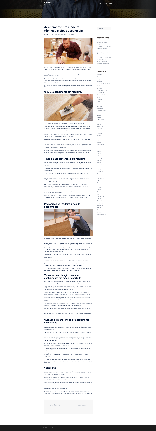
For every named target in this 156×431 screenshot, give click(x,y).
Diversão (99, 104)
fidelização (99, 133)
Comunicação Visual (102, 90)
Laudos (99, 146)
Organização (100, 173)
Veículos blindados (101, 214)
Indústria (99, 142)
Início (100, 3)
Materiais (99, 162)
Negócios (99, 167)
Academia (99, 74)
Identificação (100, 137)
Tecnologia (99, 200)
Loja (98, 155)
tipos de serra (70, 78)
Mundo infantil (100, 164)
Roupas (99, 189)
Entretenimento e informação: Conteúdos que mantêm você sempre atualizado (104, 57)
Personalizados (100, 178)
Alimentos (99, 76)
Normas (99, 169)
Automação (99, 81)
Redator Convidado (50, 34)
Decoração (99, 99)
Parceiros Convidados (102, 176)
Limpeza (99, 149)
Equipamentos (100, 122)
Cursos (98, 97)
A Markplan (105, 3)
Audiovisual (99, 79)
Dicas (98, 101)
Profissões (99, 187)
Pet (98, 180)
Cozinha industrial (101, 94)
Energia (99, 115)
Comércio (99, 88)
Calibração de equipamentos (103, 83)
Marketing (99, 160)
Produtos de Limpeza (102, 185)
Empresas (99, 113)
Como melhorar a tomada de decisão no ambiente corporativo (104, 48)
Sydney (63, 427)
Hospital (99, 135)
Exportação (100, 126)
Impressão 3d (100, 140)
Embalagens (100, 108)
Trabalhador (100, 205)
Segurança (99, 194)
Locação (99, 151)
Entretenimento (100, 119)
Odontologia (100, 171)
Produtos (99, 182)
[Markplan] (49, 3)
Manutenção (100, 158)
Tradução (99, 207)
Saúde (98, 191)
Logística (99, 153)
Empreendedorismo (101, 110)
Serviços (99, 198)
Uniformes (99, 212)
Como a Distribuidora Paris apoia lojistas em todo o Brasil (103, 42)
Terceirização (100, 203)
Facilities (99, 131)
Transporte (99, 209)
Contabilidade (100, 92)
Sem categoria (72, 34)
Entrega (99, 117)
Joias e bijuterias (101, 144)
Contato (110, 3)
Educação (99, 106)
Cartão (98, 85)
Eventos (99, 124)
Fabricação (99, 128)
